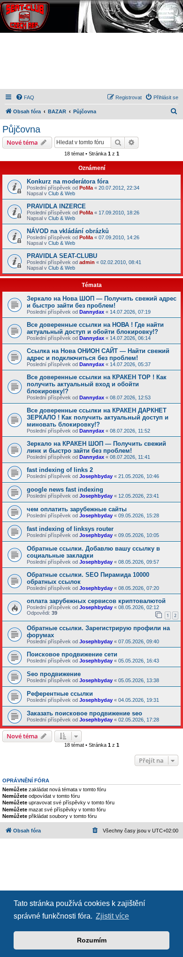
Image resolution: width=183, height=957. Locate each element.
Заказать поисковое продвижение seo (84, 713)
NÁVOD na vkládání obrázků (68, 231)
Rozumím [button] (92, 940)
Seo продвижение (54, 673)
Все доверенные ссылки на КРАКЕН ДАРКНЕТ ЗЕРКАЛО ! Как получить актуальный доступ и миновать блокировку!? (97, 417)
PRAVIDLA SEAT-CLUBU (62, 255)
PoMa (86, 188)
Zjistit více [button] (112, 916)
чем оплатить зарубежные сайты (77, 509)
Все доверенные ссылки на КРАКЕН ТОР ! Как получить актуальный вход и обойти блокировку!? (97, 384)
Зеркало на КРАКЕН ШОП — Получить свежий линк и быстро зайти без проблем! (96, 447)
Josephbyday (96, 476)
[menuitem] (24, 97)
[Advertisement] (91, 60)
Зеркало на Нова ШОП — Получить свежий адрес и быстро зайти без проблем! (101, 302)
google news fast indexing (65, 489)
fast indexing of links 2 (60, 469)
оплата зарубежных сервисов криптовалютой (96, 600)
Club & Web (61, 193)
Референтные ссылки (60, 693)
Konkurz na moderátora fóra (67, 181)
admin (87, 262)
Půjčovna (21, 129)
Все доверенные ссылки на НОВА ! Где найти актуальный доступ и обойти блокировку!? (95, 328)
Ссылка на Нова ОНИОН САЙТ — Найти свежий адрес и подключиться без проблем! (98, 354)
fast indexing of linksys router (70, 528)
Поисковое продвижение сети (72, 654)
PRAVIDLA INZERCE (56, 206)
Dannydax (91, 312)
